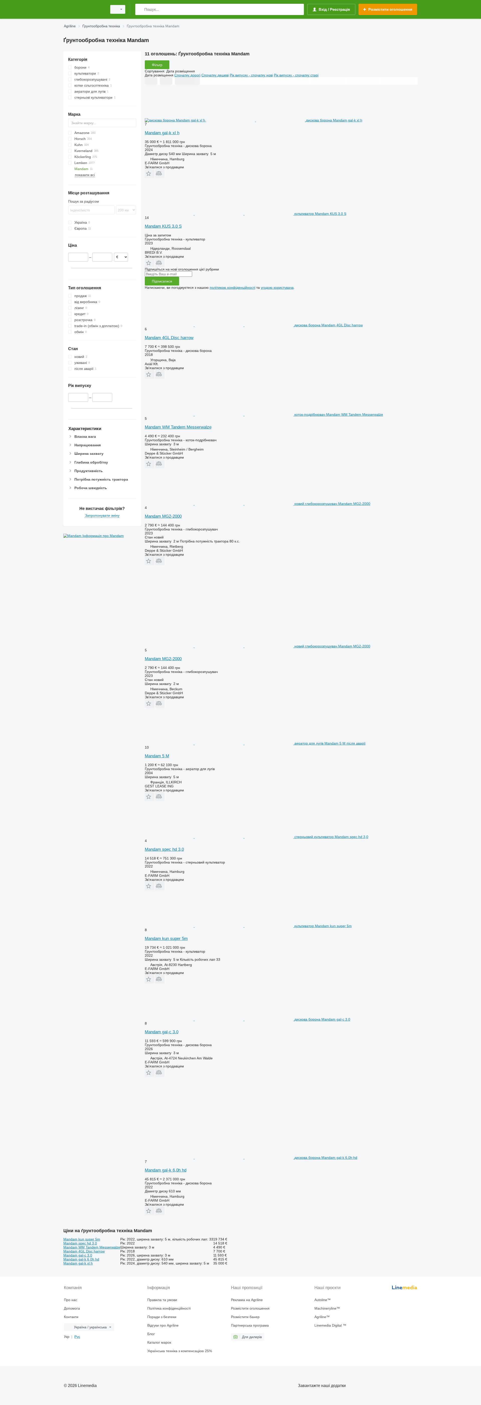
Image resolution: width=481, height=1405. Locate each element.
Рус (77, 1337)
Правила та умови (162, 1300)
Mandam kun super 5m (166, 938)
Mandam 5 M (157, 756)
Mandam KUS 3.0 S (163, 226)
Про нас (70, 1300)
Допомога (72, 1308)
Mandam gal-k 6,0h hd (165, 1170)
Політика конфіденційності (169, 1308)
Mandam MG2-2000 (163, 516)
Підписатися (162, 281)
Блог (151, 1334)
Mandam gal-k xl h (162, 132)
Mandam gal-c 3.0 (161, 1032)
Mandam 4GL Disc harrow (169, 337)
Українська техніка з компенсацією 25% (179, 1351)
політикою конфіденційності (232, 288)
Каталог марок (159, 1342)
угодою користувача (277, 288)
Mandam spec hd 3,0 (164, 849)
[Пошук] (140, 9)
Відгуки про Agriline (163, 1325)
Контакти (71, 1317)
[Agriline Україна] (84, 9)
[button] (149, 173)
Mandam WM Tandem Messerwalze (178, 427)
